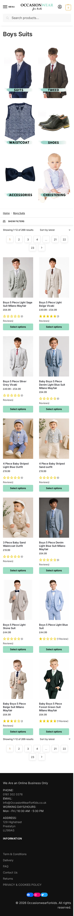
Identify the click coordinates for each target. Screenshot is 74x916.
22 (64, 239)
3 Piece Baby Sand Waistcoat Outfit (14, 544)
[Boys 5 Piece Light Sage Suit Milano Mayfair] (18, 277)
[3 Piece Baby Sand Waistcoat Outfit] (18, 518)
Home (6, 213)
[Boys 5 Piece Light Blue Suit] (54, 600)
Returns (8, 878)
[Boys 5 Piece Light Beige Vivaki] (54, 277)
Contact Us (10, 872)
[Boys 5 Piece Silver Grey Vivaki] (18, 356)
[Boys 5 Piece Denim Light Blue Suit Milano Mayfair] (54, 518)
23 (32, 247)
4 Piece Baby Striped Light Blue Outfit (16, 465)
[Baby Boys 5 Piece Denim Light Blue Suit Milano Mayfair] (54, 356)
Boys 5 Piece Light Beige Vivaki (50, 304)
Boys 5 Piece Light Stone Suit (14, 626)
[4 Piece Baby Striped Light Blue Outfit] (18, 438)
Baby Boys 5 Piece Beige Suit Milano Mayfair (14, 707)
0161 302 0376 (13, 794)
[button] (68, 7)
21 (55, 239)
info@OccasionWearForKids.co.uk (24, 802)
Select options (18, 326)
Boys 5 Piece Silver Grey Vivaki (14, 383)
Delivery (8, 860)
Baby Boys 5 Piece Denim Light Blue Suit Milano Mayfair (52, 385)
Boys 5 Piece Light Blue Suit (53, 626)
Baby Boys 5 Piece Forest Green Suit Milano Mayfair (50, 707)
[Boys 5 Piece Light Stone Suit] (18, 600)
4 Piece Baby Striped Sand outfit (52, 465)
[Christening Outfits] (54, 178)
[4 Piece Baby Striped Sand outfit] (54, 438)
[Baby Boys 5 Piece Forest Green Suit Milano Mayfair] (54, 679)
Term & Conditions (14, 854)
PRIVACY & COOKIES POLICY (22, 884)
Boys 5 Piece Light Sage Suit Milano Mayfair (17, 304)
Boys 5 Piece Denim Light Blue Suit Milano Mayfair (52, 546)
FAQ (5, 866)
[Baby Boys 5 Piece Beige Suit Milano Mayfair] (18, 679)
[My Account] (59, 7)
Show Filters (16, 221)
